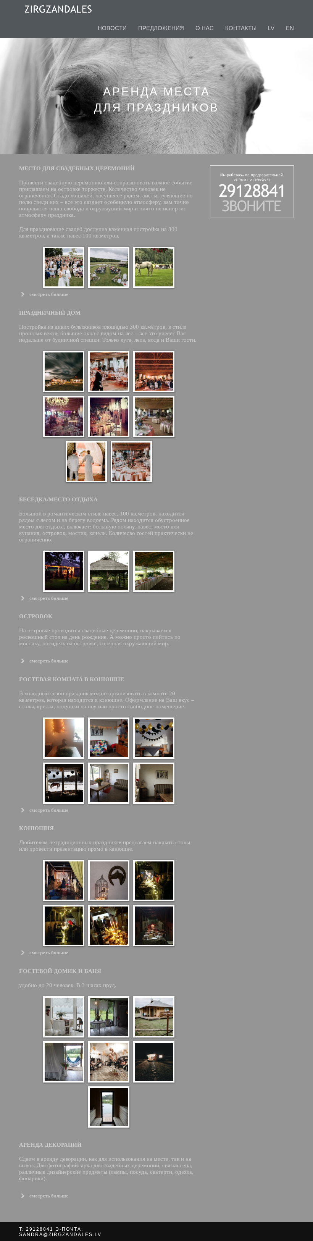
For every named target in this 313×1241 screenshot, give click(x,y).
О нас (204, 28)
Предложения (161, 28)
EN (290, 28)
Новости (112, 28)
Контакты (241, 28)
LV (271, 28)
